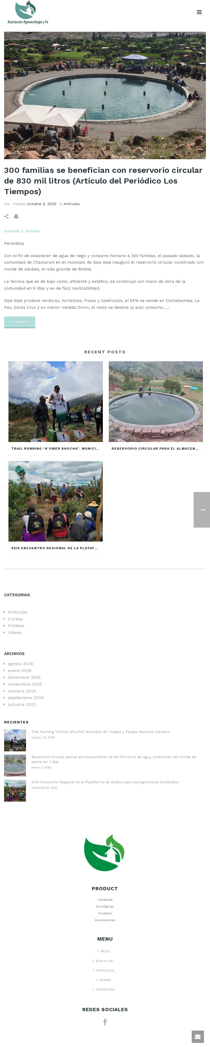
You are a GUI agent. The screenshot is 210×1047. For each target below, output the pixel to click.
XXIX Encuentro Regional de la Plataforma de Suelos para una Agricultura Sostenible (57, 548)
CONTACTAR (105, 989)
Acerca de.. (105, 961)
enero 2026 (19, 670)
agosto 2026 (20, 663)
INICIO (105, 951)
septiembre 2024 (26, 697)
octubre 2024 (22, 691)
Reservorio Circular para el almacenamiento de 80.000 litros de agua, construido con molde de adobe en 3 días (157, 448)
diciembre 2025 (24, 677)
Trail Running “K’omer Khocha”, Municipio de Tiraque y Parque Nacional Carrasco (57, 448)
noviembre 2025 (25, 684)
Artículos (71, 204)
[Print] (19, 216)
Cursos (15, 618)
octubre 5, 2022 (41, 204)
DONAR (105, 980)
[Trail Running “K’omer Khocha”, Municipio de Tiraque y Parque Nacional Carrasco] (55, 401)
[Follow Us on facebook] (105, 1022)
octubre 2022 (22, 704)
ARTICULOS (105, 970)
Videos (15, 632)
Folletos (16, 625)
